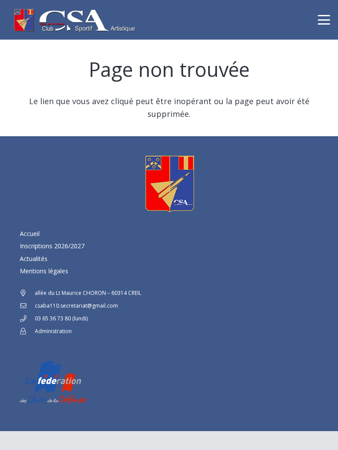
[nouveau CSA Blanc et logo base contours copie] (73, 19)
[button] (324, 20)
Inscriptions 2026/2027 (52, 246)
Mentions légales (44, 271)
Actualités (34, 258)
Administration (53, 331)
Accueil (30, 233)
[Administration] (27, 331)
